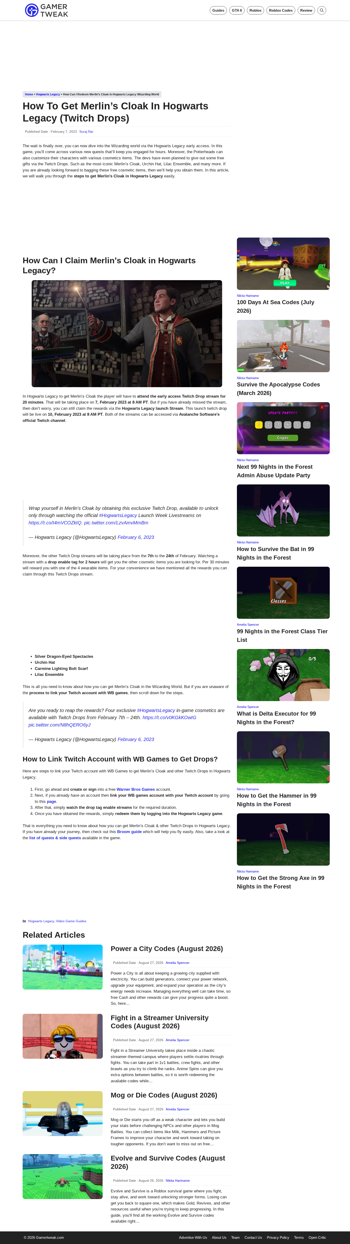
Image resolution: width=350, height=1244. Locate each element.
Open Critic (317, 1237)
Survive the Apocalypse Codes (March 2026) (278, 388)
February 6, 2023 (136, 537)
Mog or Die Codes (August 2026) (164, 1095)
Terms (299, 1237)
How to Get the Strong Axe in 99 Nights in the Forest (280, 882)
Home (29, 94)
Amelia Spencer (178, 963)
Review (306, 10)
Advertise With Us (193, 1237)
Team (235, 1237)
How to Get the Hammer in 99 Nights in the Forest (276, 799)
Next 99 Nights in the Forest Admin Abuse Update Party (275, 470)
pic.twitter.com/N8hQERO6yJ (59, 724)
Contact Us (253, 1237)
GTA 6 (237, 10)
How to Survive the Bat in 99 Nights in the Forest (275, 553)
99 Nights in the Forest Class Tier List (282, 635)
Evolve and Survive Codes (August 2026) (168, 1162)
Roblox (255, 10)
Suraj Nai (86, 131)
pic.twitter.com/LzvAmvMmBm (116, 522)
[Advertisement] (175, 54)
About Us (219, 1237)
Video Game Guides (71, 921)
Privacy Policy (278, 1237)
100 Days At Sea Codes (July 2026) (275, 306)
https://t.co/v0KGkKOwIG (169, 717)
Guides (218, 10)
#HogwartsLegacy (118, 515)
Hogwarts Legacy (48, 94)
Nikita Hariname (178, 1180)
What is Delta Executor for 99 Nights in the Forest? (276, 717)
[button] (322, 10)
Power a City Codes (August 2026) (167, 948)
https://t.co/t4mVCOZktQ (55, 522)
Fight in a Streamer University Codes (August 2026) (160, 1022)
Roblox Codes (281, 10)
